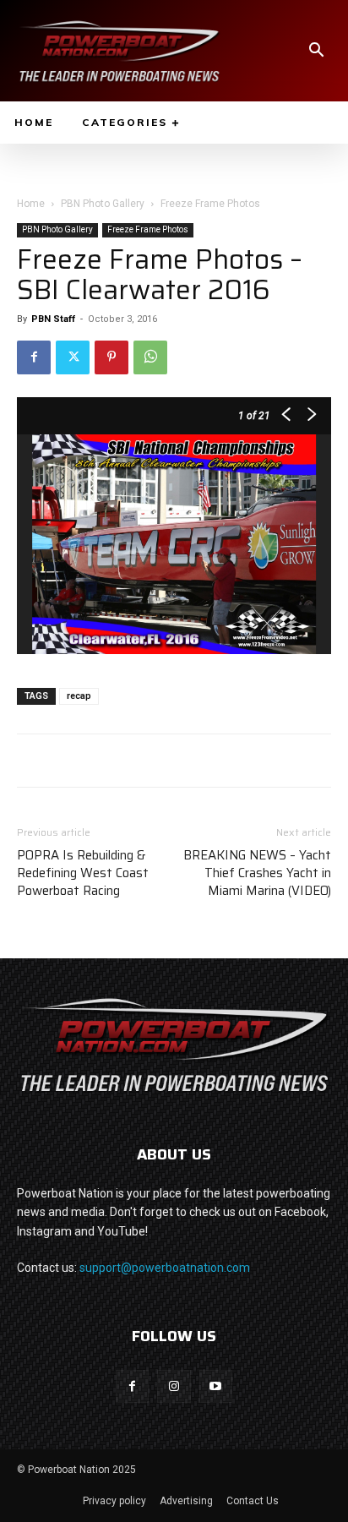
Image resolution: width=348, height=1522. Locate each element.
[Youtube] (215, 1386)
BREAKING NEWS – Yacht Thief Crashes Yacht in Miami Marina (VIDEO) (257, 873)
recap (79, 695)
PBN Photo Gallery (102, 204)
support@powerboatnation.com (164, 1267)
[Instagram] (173, 1386)
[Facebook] (34, 357)
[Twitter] (73, 357)
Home (31, 204)
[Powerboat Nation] (119, 51)
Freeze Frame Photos (210, 204)
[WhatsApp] (150, 357)
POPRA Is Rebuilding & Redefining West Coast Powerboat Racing (83, 873)
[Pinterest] (111, 357)
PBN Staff (53, 319)
